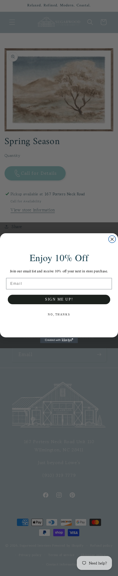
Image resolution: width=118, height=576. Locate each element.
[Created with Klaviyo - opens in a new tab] (59, 340)
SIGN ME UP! (59, 299)
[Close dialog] (112, 238)
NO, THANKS (59, 314)
